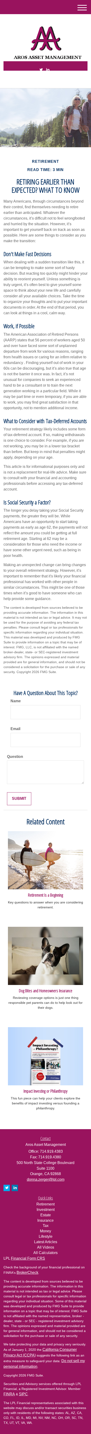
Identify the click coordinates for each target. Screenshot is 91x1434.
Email (15, 729)
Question (15, 757)
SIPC (23, 1394)
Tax (46, 1226)
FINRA (9, 1394)
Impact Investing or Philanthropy (45, 1091)
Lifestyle (45, 1236)
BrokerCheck (27, 1273)
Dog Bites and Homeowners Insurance (45, 990)
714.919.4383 (48, 80)
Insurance (45, 1220)
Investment (46, 1210)
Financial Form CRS (28, 1258)
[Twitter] (41, 70)
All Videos (45, 1247)
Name (15, 701)
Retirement (45, 1204)
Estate (45, 1215)
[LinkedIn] (47, 70)
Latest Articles (45, 1242)
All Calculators (45, 1253)
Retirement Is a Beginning (45, 895)
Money (45, 1231)
